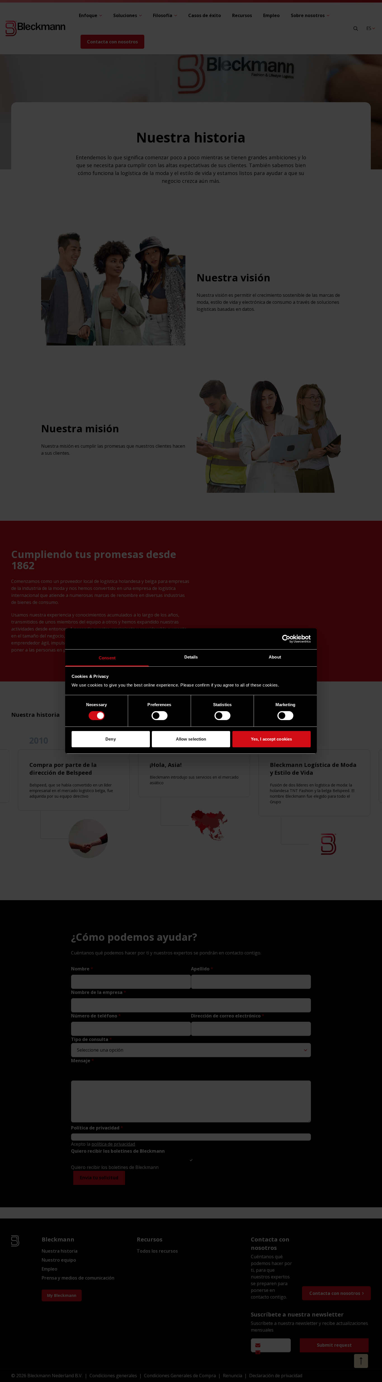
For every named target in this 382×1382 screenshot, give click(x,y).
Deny (110, 739)
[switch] (160, 715)
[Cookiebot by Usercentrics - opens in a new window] (286, 638)
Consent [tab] (107, 657)
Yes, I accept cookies (271, 739)
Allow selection (191, 739)
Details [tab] (191, 657)
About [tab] (275, 657)
